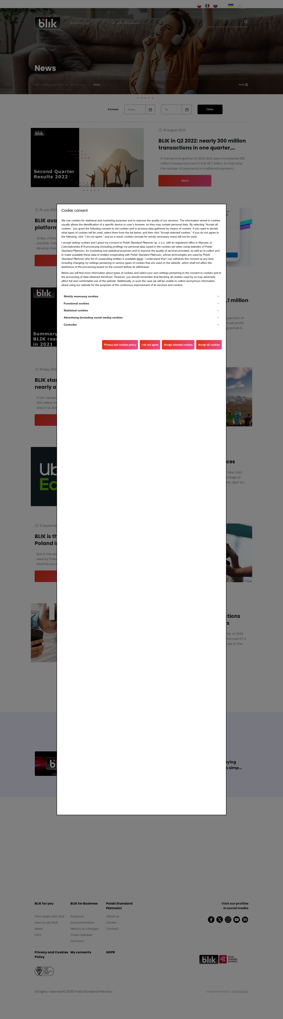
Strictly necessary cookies (81, 296)
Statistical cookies (76, 310)
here (139, 258)
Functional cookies (76, 303)
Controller (70, 324)
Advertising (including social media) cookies (93, 317)
